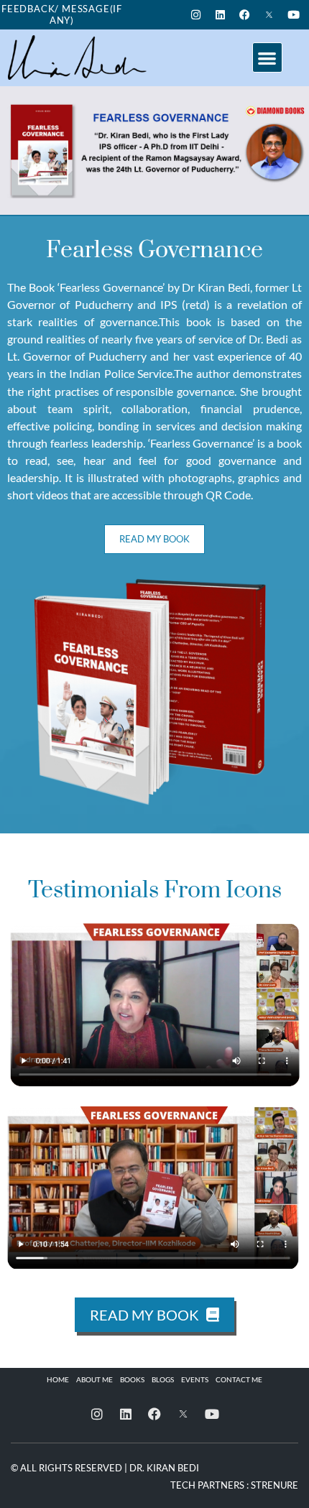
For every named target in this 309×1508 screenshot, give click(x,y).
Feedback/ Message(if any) (61, 14)
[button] (267, 57)
